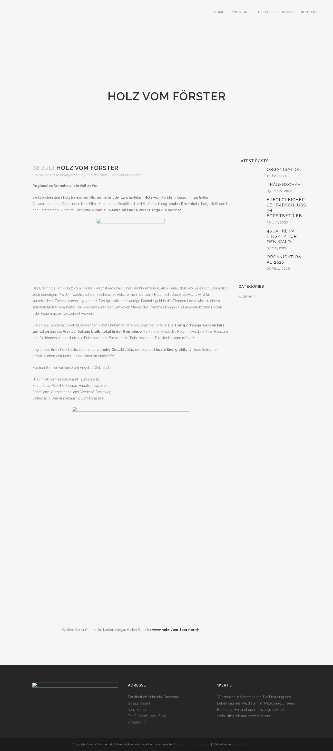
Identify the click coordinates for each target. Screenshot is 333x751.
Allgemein (72, 175)
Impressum (183, 744)
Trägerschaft (285, 184)
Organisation (284, 169)
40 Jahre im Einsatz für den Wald (282, 236)
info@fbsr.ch (137, 722)
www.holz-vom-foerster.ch (175, 630)
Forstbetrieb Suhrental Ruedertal (114, 175)
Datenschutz (202, 744)
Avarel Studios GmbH (246, 744)
